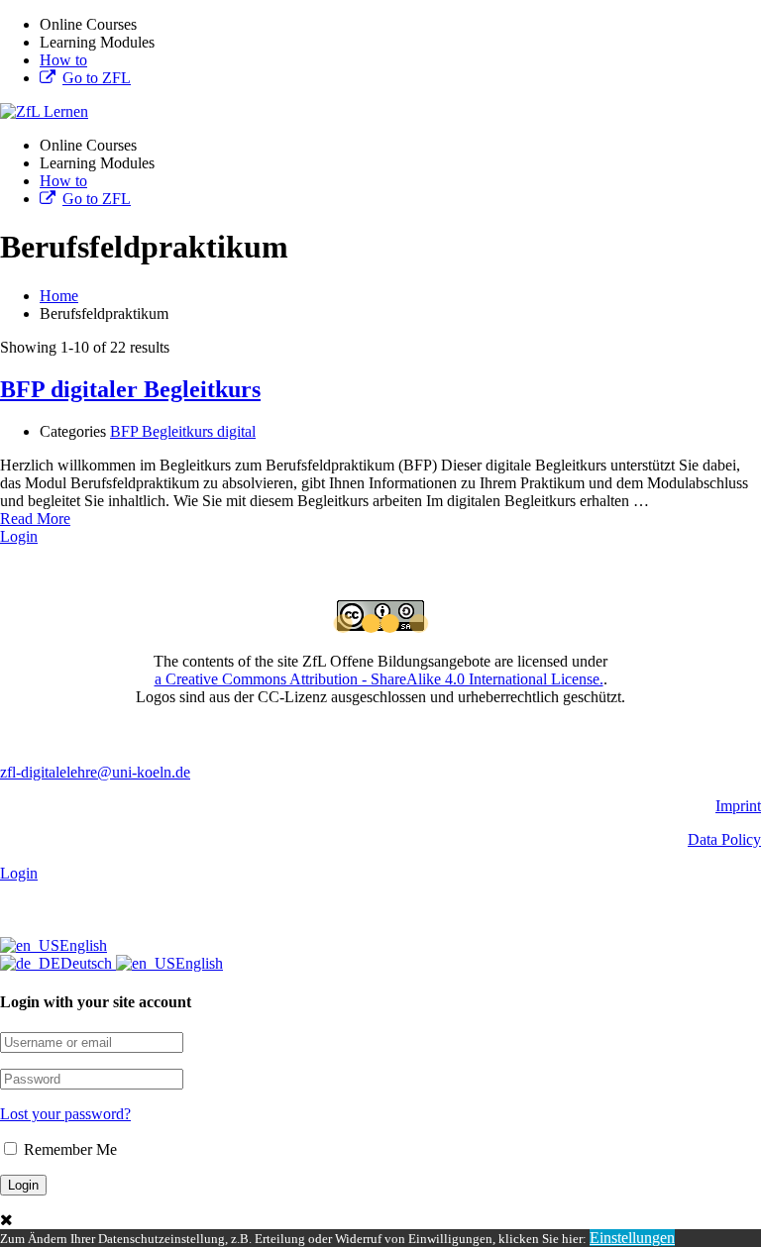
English (83, 945)
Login (19, 536)
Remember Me (68, 1149)
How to (63, 60)
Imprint (738, 805)
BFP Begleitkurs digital (183, 431)
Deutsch (88, 963)
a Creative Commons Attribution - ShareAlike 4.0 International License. (379, 679)
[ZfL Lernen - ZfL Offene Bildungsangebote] (44, 111)
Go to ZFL (96, 77)
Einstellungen (632, 1237)
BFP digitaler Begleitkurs (130, 389)
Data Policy (724, 839)
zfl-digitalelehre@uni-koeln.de (95, 772)
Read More (35, 518)
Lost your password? (65, 1113)
